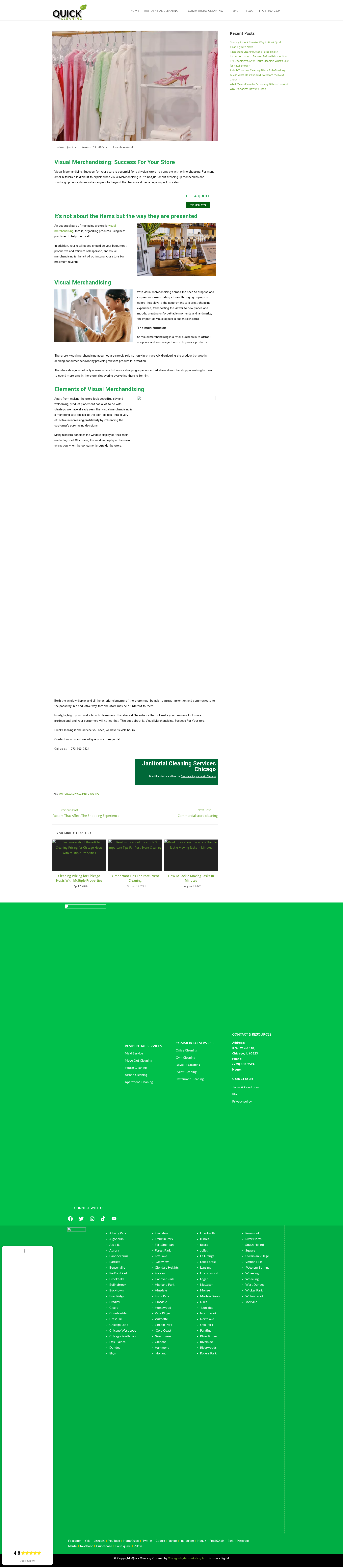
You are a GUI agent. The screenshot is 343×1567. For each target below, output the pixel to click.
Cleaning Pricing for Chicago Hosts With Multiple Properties (79, 878)
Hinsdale (161, 1290)
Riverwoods (208, 1347)
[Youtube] (114, 1219)
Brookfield (116, 1279)
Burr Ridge (116, 1296)
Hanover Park (164, 1279)
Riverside (206, 1342)
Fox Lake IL (162, 1256)
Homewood (163, 1307)
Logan (204, 1279)
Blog (235, 1094)
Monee (205, 1290)
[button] (258, 1079)
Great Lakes (163, 1336)
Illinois (204, 1239)
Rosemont (252, 1233)
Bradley (114, 1302)
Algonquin (116, 1239)
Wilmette (161, 1319)
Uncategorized (123, 147)
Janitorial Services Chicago (140, 196)
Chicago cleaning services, (132, 203)
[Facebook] (70, 1219)
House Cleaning (136, 1067)
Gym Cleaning (185, 1057)
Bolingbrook (117, 1284)
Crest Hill (115, 1319)
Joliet (204, 1250)
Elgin (112, 1353)
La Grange (207, 1256)
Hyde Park (162, 1296)
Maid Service (134, 1053)
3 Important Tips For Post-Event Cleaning (135, 878)
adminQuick (65, 147)
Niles (203, 1302)
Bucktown (116, 1290)
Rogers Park (208, 1353)
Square (250, 1250)
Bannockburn (118, 1256)
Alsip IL (114, 1244)
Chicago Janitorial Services (161, 203)
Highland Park (164, 1284)
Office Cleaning (186, 1050)
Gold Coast (163, 1330)
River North (253, 1239)
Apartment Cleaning (139, 1082)
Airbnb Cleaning (136, 1075)
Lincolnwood (209, 1273)
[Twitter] (81, 1219)
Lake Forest (208, 1261)
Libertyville (207, 1233)
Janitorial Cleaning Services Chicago (179, 766)
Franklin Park (164, 1239)
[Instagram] (92, 1219)
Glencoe (160, 1342)
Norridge (207, 1307)
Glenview (162, 1261)
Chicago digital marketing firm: (188, 1558)
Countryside (117, 1313)
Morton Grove (210, 1296)
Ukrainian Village (257, 1256)
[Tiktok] (103, 1219)
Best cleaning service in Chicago (198, 776)
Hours (236, 1069)
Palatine (205, 1330)
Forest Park (163, 1250)
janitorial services (70, 793)
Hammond (162, 1347)
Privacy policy (242, 1101)
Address (238, 1043)
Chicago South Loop (123, 1336)
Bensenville (117, 1267)
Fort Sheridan (164, 1244)
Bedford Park (118, 1273)
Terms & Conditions (245, 1087)
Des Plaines (117, 1342)
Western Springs (257, 1267)
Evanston (161, 1233)
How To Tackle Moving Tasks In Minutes (191, 878)
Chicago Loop (118, 1324)
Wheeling (252, 1273)
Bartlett (114, 1261)
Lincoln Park (163, 1324)
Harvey (160, 1273)
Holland (161, 1353)
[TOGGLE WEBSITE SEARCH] (287, 10)
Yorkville (251, 1302)
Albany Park (117, 1233)
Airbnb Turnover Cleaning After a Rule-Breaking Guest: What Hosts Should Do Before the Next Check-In (257, 74)
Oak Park (206, 1324)
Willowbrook (254, 1296)
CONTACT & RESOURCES (251, 1034)
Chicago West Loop (122, 1330)
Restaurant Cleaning (190, 1079)
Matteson (206, 1284)
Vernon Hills (253, 1261)
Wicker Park (254, 1290)
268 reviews (27, 1561)
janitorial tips (90, 793)
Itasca (204, 1244)
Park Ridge (162, 1313)
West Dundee (254, 1284)
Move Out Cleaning (138, 1060)
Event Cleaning (186, 1072)
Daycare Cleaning (188, 1064)
